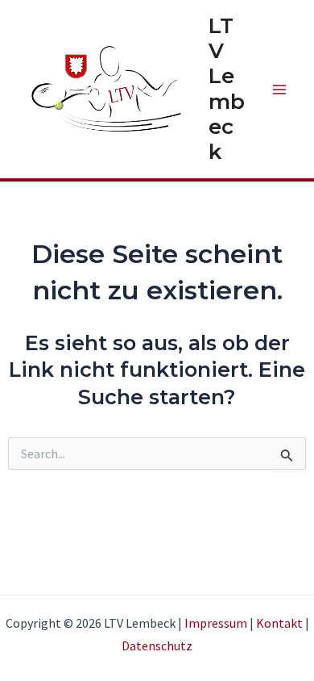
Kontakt (279, 623)
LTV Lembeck (227, 89)
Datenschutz (157, 645)
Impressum (215, 623)
